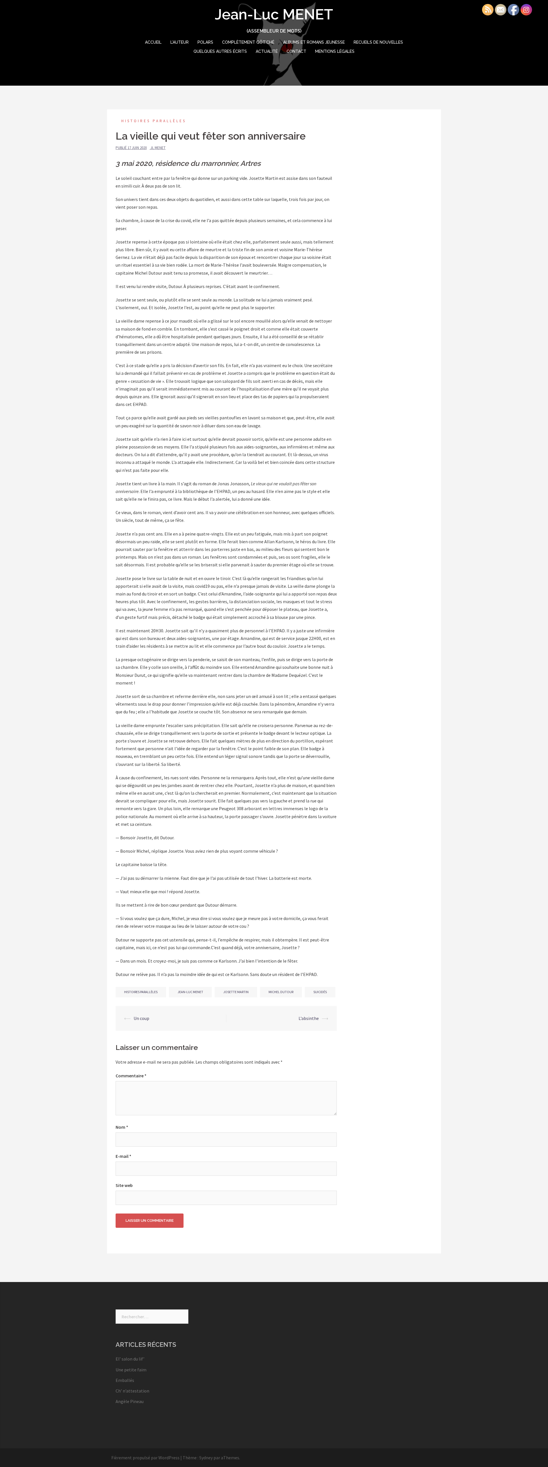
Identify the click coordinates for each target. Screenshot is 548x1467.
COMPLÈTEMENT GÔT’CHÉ (248, 42)
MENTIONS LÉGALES (334, 51)
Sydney (206, 1457)
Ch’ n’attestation (132, 1391)
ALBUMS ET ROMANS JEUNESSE (314, 42)
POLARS (205, 42)
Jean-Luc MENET (274, 14)
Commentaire (131, 1075)
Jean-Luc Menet (190, 992)
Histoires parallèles (153, 120)
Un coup (141, 1018)
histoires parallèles (141, 992)
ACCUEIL (153, 42)
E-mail (123, 1156)
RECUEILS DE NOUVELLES (378, 42)
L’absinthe (309, 1018)
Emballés (125, 1380)
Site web (124, 1185)
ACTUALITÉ (267, 51)
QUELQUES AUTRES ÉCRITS (220, 51)
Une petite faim (131, 1370)
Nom (122, 1127)
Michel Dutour (281, 992)
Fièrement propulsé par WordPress (145, 1457)
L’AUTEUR (179, 42)
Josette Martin (236, 992)
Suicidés (320, 992)
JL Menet (158, 147)
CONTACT (296, 51)
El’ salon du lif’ (130, 1359)
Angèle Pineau (130, 1401)
